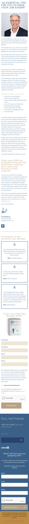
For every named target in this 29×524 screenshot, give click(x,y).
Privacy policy (18, 521)
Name (3, 473)
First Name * (5, 340)
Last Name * (5, 347)
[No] (26, 517)
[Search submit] (21, 440)
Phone (3, 361)
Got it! (8, 521)
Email (3, 481)
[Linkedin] (2, 226)
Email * (3, 354)
